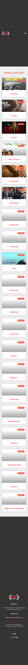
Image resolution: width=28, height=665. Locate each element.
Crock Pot (14, 138)
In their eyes (14, 94)
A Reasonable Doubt (14, 421)
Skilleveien (14, 443)
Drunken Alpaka (14, 181)
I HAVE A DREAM (14, 203)
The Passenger (14, 290)
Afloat (14, 268)
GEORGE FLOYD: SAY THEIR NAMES (14, 508)
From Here (14, 487)
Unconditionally (14, 225)
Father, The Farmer (14, 159)
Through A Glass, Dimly (14, 465)
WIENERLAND (14, 247)
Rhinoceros (14, 378)
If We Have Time (14, 334)
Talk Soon (14, 116)
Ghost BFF (14, 356)
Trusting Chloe (14, 399)
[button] (25, 33)
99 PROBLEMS (14, 312)
